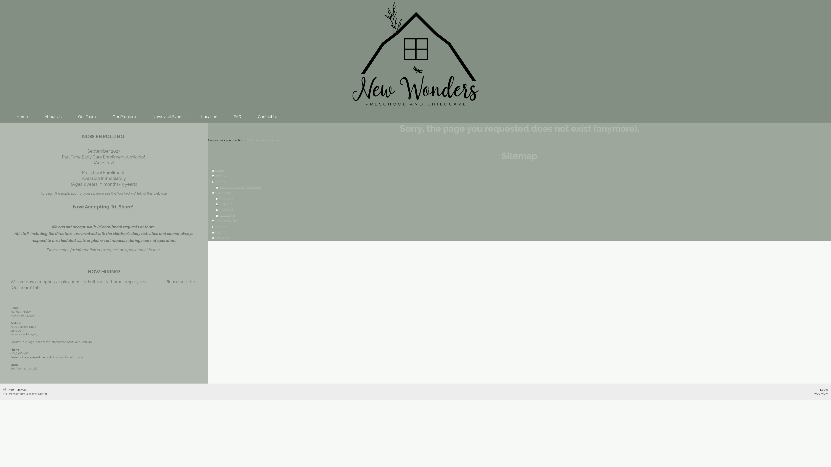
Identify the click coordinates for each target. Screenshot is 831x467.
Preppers (226, 204)
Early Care (226, 198)
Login (824, 389)
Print (10, 390)
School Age (227, 215)
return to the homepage (263, 140)
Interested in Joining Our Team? (240, 187)
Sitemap (21, 390)
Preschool (226, 209)
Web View (821, 393)
